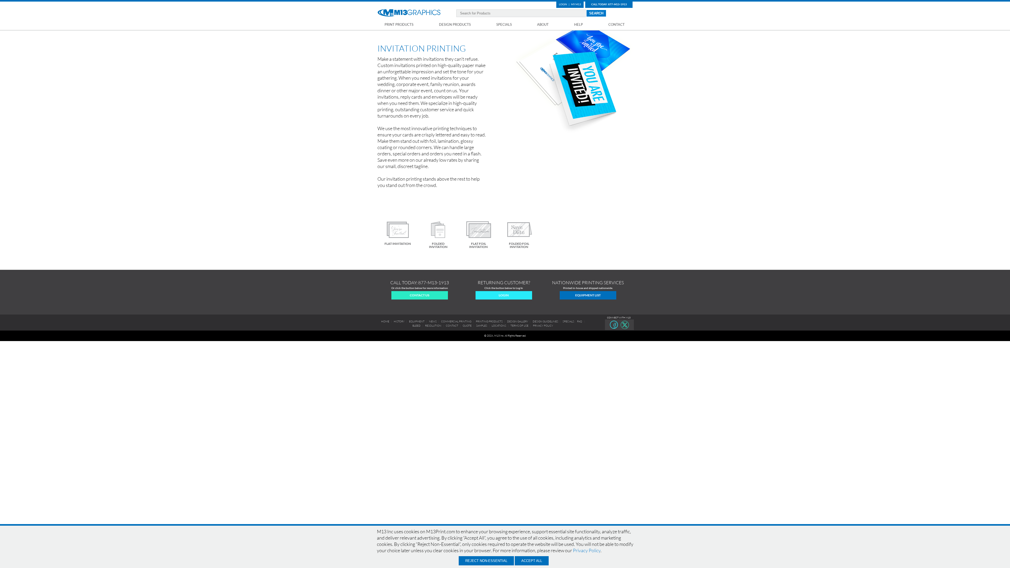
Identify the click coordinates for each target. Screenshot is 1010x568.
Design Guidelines (545, 321)
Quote (467, 325)
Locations (499, 325)
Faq (579, 321)
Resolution (433, 325)
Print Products (399, 24)
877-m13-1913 (433, 282)
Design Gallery (517, 321)
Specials (504, 24)
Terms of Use (519, 325)
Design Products (455, 24)
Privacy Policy (586, 550)
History (399, 321)
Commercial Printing (456, 321)
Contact (616, 24)
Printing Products (489, 321)
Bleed (416, 325)
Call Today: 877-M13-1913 (609, 4)
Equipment (417, 321)
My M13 (576, 4)
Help (578, 24)
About (543, 24)
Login (563, 4)
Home (385, 321)
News (433, 321)
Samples (481, 325)
